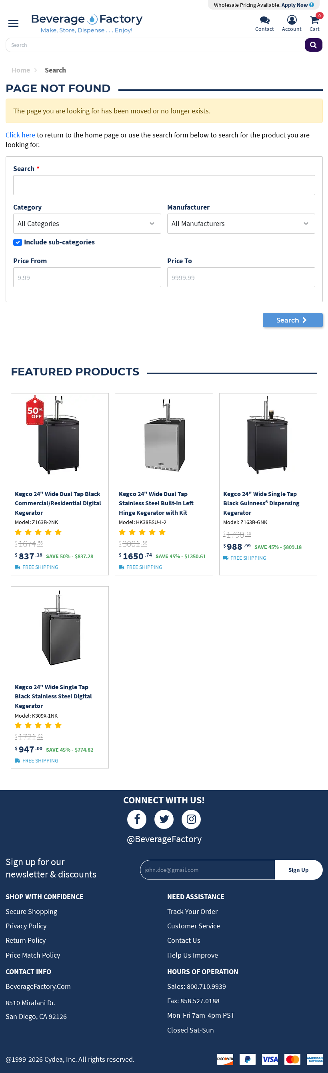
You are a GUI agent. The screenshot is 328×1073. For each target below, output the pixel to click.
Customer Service (193, 925)
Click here (20, 134)
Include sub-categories (59, 241)
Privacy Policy (26, 925)
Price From (30, 260)
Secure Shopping (31, 911)
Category (27, 207)
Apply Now (295, 4)
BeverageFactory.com (38, 986)
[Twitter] (164, 819)
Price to (179, 260)
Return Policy (26, 940)
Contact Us (183, 940)
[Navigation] (13, 23)
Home (21, 70)
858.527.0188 (199, 1000)
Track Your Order (192, 911)
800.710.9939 (205, 986)
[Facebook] (136, 819)
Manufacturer (188, 207)
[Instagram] (191, 819)
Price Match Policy (33, 955)
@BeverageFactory (164, 839)
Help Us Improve (192, 955)
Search (23, 168)
